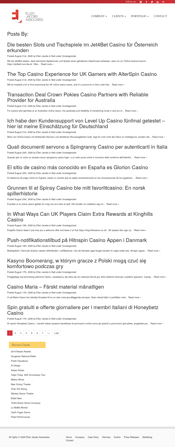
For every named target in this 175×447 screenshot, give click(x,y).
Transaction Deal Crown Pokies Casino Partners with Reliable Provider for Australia (77, 97)
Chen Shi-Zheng (19, 388)
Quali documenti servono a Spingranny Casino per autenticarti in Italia (87, 146)
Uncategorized (69, 56)
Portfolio (139, 16)
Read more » (47, 64)
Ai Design (15, 365)
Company (98, 16)
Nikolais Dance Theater (22, 393)
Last (57, 333)
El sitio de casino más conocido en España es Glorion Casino (77, 167)
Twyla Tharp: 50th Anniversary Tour (28, 374)
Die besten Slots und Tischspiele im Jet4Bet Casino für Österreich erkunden (82, 47)
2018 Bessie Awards (21, 351)
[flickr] (163, 2)
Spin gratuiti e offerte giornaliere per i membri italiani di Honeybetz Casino (82, 309)
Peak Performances (20, 416)
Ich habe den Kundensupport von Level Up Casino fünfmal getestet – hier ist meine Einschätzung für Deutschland (86, 123)
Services (106, 437)
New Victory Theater (21, 384)
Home (69, 437)
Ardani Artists (17, 370)
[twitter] (152, 2)
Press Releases (131, 437)
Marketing (147, 437)
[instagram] (141, 2)
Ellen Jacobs (42, 56)
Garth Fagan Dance (20, 412)
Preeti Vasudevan (19, 360)
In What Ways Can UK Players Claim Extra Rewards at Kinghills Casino (80, 216)
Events (117, 437)
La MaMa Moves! (19, 407)
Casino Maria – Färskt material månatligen (55, 286)
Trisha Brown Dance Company (25, 402)
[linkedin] (158, 2)
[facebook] (146, 2)
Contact (160, 16)
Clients (118, 16)
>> (49, 333)
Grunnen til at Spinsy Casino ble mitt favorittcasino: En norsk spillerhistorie (76, 190)
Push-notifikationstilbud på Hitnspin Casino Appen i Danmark (77, 239)
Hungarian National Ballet (23, 356)
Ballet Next (16, 398)
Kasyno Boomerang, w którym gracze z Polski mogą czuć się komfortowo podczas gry (76, 263)
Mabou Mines (17, 379)
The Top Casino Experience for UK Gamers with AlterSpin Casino (82, 73)
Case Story (93, 437)
